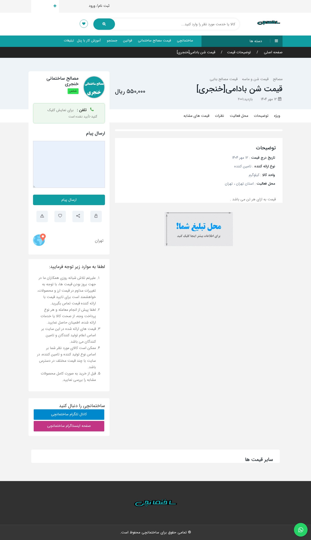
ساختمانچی (185, 40)
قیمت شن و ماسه (255, 79)
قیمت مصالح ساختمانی (154, 40)
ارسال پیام (68, 200)
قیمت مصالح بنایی (223, 79)
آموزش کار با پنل (89, 40)
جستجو (112, 40)
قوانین (127, 40)
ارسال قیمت (42, 6)
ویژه (277, 116)
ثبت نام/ (103, 6)
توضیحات (261, 116)
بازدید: (245, 99)
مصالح (278, 79)
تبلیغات (69, 40)
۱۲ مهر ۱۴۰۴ (269, 99)
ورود (92, 6)
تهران (99, 240)
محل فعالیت (239, 116)
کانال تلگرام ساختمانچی (69, 414)
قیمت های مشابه (196, 116)
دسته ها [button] (256, 41)
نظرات (219, 116)
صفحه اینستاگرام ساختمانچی (69, 426)
